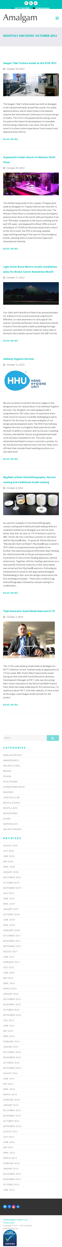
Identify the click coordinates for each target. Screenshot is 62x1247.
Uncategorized (12, 829)
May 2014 (8, 1084)
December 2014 (12, 1052)
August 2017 (10, 951)
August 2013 (10, 1131)
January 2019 (11, 909)
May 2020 (8, 861)
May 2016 (8, 978)
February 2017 (11, 962)
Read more (10, 139)
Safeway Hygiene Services (18, 359)
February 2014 (11, 1100)
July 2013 (8, 1137)
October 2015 (11, 1010)
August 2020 (10, 845)
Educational (10, 781)
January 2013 (11, 1168)
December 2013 (12, 1110)
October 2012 (11, 1184)
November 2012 (12, 1179)
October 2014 (11, 1063)
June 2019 (9, 898)
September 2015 (12, 1015)
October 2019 (11, 882)
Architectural (11, 766)
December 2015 (12, 999)
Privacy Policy (8, 1222)
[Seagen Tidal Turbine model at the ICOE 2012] (31, 84)
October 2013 (11, 1121)
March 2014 (10, 1094)
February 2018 (11, 930)
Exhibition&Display (14, 787)
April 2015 (9, 1036)
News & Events (11, 803)
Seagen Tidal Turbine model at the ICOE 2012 (29, 63)
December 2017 (12, 935)
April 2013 (9, 1153)
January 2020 (11, 872)
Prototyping (10, 813)
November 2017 (12, 941)
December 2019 (12, 877)
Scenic (7, 818)
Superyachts (10, 824)
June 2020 (9, 856)
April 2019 (9, 904)
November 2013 (12, 1115)
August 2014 (10, 1073)
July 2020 (8, 851)
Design (7, 776)
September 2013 (12, 1126)
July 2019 (8, 893)
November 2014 (12, 1057)
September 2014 (12, 1068)
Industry (8, 792)
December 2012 (12, 1174)
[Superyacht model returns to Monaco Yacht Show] (31, 183)
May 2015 (8, 1031)
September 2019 (12, 888)
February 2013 (11, 1163)
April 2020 (9, 867)
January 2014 (11, 1105)
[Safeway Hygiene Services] (25, 382)
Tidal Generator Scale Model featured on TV (29, 611)
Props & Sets (10, 808)
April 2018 (9, 925)
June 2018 (9, 920)
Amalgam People (12, 755)
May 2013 (8, 1147)
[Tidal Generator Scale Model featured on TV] (29, 639)
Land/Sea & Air (11, 797)
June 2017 (9, 957)
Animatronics (11, 760)
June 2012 (9, 1190)
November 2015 (12, 1004)
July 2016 (8, 967)
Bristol (7, 771)
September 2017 (12, 946)
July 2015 (8, 1020)
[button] (57, 18)
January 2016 (11, 994)
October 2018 (11, 914)
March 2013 (10, 1158)
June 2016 (9, 972)
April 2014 (9, 1089)
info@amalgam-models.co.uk (15, 1219)
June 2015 (9, 1025)
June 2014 (9, 1078)
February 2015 (11, 1041)
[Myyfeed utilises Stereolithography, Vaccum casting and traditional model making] (31, 503)
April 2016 (9, 983)
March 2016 (10, 988)
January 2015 (11, 1047)
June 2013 (9, 1142)
